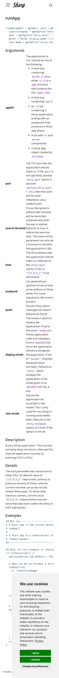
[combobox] (51, 5)
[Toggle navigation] (8, 5)
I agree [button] (35, 653)
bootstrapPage (28, 570)
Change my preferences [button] (35, 666)
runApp (10, 28)
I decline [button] (35, 659)
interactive (19, 553)
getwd (31, 28)
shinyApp (37, 156)
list (21, 567)
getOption (38, 31)
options (14, 556)
